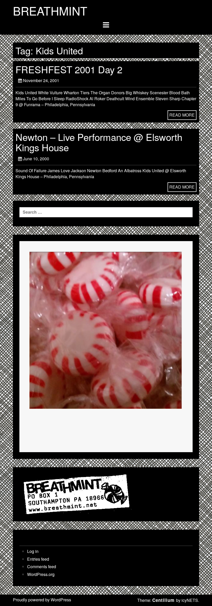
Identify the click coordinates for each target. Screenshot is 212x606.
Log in (33, 551)
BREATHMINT (50, 10)
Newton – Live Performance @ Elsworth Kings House (99, 142)
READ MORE (182, 115)
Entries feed (38, 559)
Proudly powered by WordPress (42, 600)
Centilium (163, 600)
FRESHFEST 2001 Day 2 (69, 69)
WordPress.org (41, 574)
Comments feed (41, 566)
